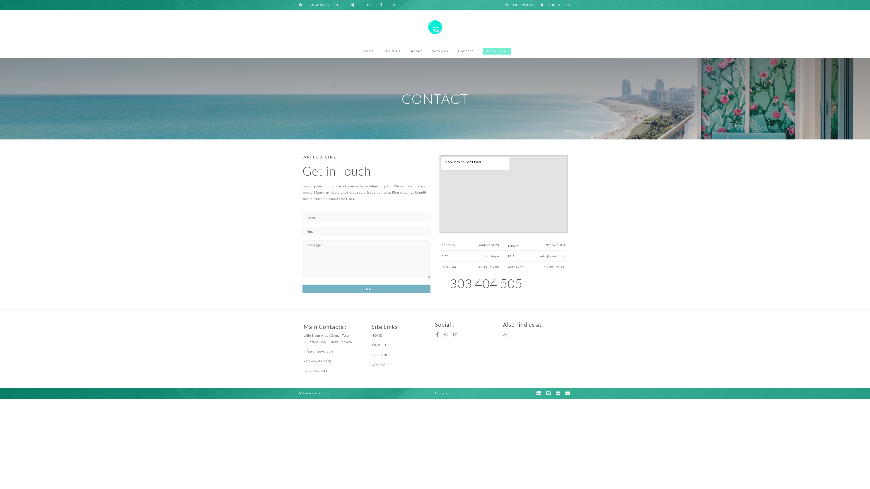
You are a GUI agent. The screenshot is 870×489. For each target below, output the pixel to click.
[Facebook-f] (437, 334)
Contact (466, 51)
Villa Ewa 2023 (311, 393)
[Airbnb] (505, 334)
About (416, 51)
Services (440, 51)
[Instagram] (455, 334)
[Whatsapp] (446, 334)
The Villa (392, 51)
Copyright (443, 393)
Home (368, 51)
